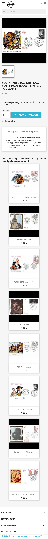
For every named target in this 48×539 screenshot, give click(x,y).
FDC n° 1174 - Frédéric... (24, 409)
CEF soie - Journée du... (24, 324)
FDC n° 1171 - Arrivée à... (24, 282)
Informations (9, 531)
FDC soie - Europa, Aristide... (24, 494)
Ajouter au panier (26, 114)
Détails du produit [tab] (30, 131)
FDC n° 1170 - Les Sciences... (24, 197)
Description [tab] (12, 131)
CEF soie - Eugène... (24, 239)
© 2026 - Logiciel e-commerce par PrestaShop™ (22, 536)
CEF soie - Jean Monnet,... (24, 452)
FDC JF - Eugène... (24, 367)
